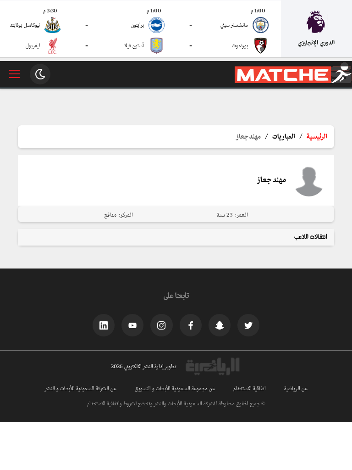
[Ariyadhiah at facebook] (191, 325)
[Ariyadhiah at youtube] (132, 325)
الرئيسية (317, 136)
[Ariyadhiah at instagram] (161, 325)
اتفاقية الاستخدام (249, 388)
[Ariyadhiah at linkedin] (104, 325)
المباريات (283, 136)
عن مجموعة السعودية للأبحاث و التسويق (175, 388)
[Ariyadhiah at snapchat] (220, 325)
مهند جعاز (248, 136)
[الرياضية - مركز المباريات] (293, 82)
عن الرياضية (296, 388)
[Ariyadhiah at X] (248, 325)
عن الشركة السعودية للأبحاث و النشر (80, 388)
